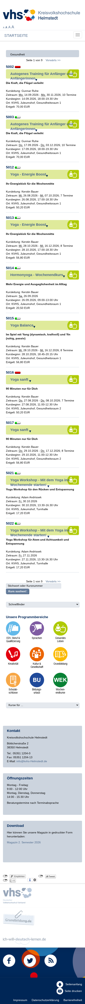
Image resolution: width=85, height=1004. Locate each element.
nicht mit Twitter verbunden (41, 876)
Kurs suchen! (17, 591)
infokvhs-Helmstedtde (31, 761)
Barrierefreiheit (72, 1000)
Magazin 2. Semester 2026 (24, 842)
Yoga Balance (21, 325)
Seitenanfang (73, 984)
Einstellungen (34, 880)
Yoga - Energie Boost (28, 174)
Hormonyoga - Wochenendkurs (36, 275)
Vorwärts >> (53, 60)
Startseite (16, 35)
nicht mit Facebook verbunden (5, 876)
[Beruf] (13, 657)
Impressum (20, 1000)
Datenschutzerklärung (45, 1000)
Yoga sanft (19, 379)
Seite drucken (73, 990)
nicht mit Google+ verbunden (5, 880)
